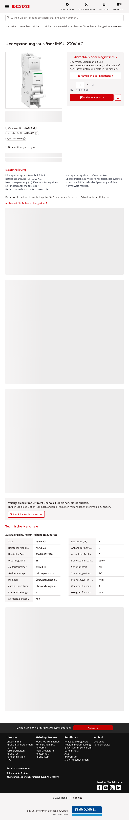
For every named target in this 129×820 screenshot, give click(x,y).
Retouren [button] (41, 747)
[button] (7, 7)
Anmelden (93, 727)
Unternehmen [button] (14, 741)
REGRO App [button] (42, 756)
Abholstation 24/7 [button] (45, 744)
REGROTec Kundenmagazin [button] (16, 755)
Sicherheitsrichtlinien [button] (76, 759)
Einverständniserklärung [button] (78, 747)
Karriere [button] (11, 747)
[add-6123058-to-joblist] (118, 97)
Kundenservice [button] (102, 744)
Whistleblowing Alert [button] (76, 741)
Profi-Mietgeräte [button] (45, 750)
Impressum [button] (70, 756)
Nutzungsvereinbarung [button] (77, 744)
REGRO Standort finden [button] (20, 744)
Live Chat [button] (99, 741)
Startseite (10, 26)
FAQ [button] (9, 759)
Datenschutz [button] (71, 750)
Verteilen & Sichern (30, 26)
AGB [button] (66, 753)
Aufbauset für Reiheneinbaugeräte (90, 26)
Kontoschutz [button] (43, 753)
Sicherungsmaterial (56, 26)
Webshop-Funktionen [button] (48, 741)
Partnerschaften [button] (16, 750)
